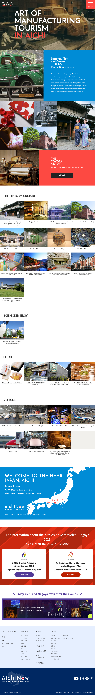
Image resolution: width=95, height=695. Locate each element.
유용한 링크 (54, 643)
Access (21, 494)
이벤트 (39, 631)
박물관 (23, 643)
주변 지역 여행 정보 (68, 638)
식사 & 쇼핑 (41, 651)
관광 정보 (53, 648)
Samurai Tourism (12, 486)
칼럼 (3, 646)
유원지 (23, 653)
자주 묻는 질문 (55, 659)
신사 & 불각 (24, 640)
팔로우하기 (66, 635)
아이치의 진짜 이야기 (7, 643)
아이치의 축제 (40, 640)
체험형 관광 (24, 651)
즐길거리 (24, 631)
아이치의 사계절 (40, 638)
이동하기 (53, 635)
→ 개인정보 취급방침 (62, 692)
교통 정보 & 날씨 (55, 638)
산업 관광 (23, 646)
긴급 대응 (53, 640)
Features (30, 494)
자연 (22, 648)
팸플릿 (53, 646)
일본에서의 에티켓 (56, 656)
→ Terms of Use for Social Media (82, 692)
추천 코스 (40, 646)
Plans (39, 494)
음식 (37, 655)
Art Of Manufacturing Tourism (18, 490)
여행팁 (54, 631)
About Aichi (10, 494)
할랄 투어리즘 (55, 653)
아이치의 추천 (24, 635)
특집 (4, 637)
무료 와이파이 (55, 651)
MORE (62, 175)
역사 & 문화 (24, 638)
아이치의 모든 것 (9, 631)
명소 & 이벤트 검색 (26, 659)
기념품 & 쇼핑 (40, 657)
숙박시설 (40, 662)
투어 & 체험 (24, 656)
